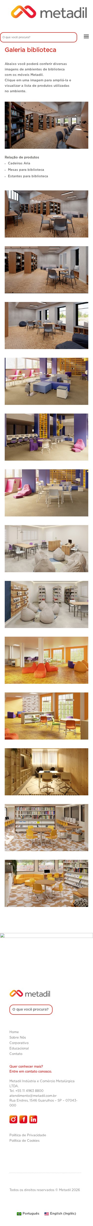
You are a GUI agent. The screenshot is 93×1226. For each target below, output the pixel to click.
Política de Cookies (24, 1140)
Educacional (19, 1048)
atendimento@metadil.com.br (33, 1096)
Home (14, 1032)
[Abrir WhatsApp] (80, 1213)
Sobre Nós (17, 1037)
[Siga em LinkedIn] (33, 1119)
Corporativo (19, 1043)
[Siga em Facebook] (23, 1119)
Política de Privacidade (27, 1135)
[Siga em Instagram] (13, 1119)
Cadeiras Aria (19, 163)
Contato (15, 1054)
